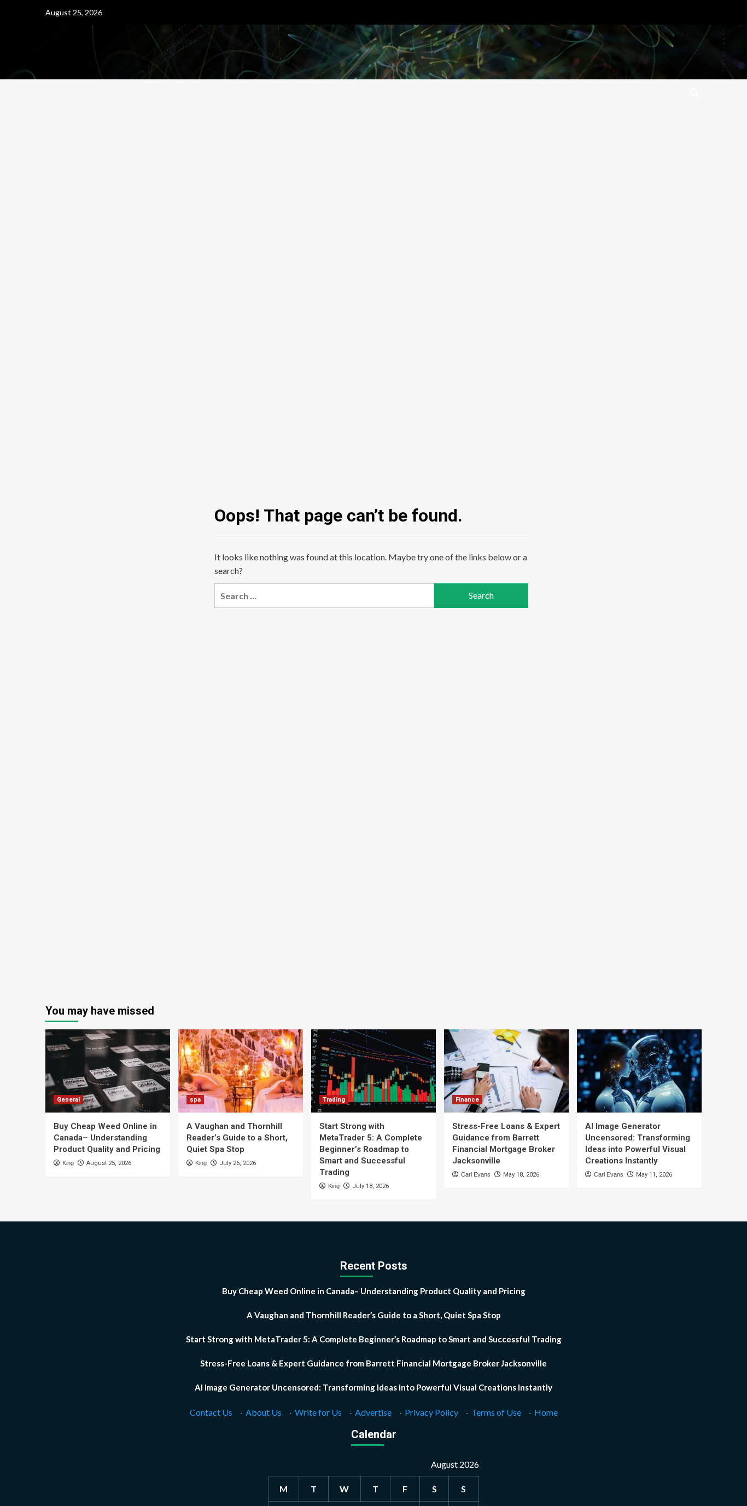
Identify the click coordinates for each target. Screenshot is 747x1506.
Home (546, 1412)
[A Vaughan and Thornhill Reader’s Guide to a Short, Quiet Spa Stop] (240, 1071)
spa (195, 1099)
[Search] (695, 93)
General (68, 1099)
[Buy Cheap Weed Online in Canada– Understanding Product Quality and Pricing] (107, 1071)
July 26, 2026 (237, 1163)
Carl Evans (476, 1174)
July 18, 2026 (370, 1186)
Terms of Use (496, 1412)
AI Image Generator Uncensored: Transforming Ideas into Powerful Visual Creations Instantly (373, 1387)
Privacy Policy (431, 1412)
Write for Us (318, 1412)
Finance (467, 1099)
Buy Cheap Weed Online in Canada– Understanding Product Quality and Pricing (107, 1137)
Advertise (373, 1412)
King (68, 1163)
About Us (264, 1412)
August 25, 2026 (108, 1163)
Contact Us (211, 1412)
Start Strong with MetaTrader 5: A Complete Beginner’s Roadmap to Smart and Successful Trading (370, 1149)
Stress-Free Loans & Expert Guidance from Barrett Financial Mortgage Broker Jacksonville (373, 1363)
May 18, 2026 (521, 1174)
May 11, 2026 (654, 1174)
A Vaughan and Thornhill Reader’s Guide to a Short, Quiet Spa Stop (237, 1137)
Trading (334, 1099)
